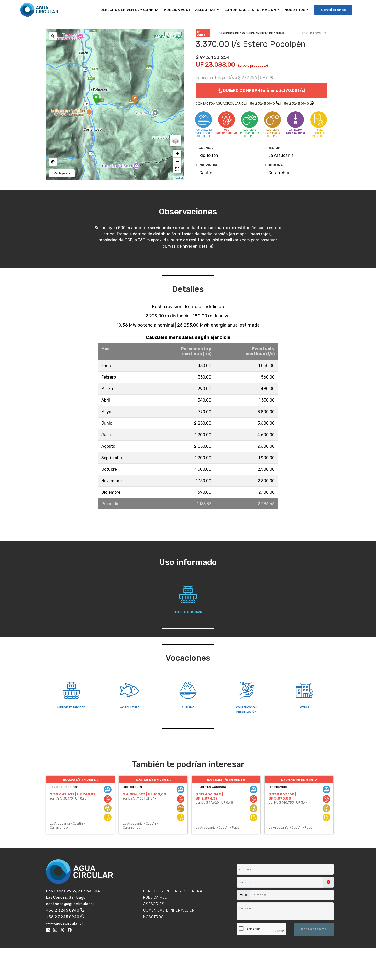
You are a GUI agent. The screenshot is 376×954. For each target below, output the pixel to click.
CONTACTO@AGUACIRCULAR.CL (221, 103)
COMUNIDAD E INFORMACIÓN (250, 10)
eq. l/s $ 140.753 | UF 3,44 (288, 802)
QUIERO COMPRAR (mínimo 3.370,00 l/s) (263, 90)
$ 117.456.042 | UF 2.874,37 (209, 796)
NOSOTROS (295, 10)
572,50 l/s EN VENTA (153, 780)
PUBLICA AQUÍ (177, 10)
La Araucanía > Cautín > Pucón (219, 827)
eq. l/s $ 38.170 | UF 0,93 (68, 798)
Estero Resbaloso (64, 787)
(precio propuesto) (253, 66)
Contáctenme (314, 929)
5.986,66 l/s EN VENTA (226, 780)
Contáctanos (333, 10)
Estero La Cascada (211, 787)
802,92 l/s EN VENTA (80, 780)
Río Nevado (278, 787)
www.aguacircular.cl (64, 923)
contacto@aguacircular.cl (70, 904)
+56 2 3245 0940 (261, 103)
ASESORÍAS (205, 10)
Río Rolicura (132, 787)
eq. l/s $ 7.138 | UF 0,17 (139, 798)
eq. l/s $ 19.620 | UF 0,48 (214, 802)
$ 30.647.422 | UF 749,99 (73, 794)
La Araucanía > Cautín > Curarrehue (67, 825)
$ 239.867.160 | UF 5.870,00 (282, 796)
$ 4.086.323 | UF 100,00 (144, 794)
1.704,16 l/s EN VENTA (299, 780)
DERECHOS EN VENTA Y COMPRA (129, 10)
